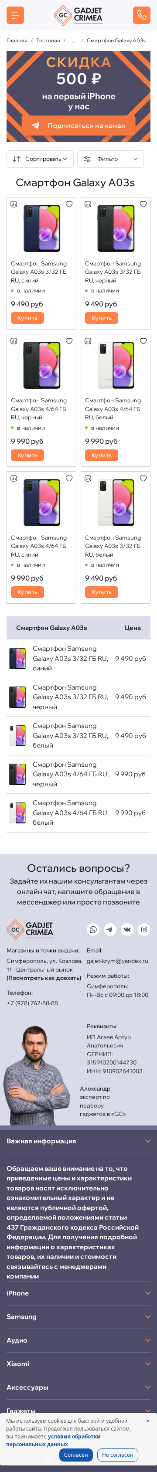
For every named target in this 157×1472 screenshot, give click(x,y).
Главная (17, 40)
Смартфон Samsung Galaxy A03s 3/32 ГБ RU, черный (113, 272)
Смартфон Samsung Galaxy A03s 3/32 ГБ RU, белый (113, 546)
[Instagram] (144, 929)
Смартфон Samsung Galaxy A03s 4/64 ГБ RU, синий (39, 546)
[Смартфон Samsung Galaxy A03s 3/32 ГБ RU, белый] (116, 502)
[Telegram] (110, 929)
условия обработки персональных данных (53, 1440)
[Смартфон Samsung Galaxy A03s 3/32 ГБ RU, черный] (116, 228)
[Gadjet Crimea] (78, 15)
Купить (27, 317)
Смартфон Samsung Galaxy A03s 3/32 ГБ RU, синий (39, 272)
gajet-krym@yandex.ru (117, 960)
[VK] (127, 929)
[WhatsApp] (93, 929)
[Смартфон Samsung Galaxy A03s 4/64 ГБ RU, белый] (116, 365)
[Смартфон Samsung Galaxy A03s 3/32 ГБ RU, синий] (42, 228)
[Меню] (15, 15)
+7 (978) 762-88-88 (32, 1002)
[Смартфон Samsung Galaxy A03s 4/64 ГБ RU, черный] (42, 365)
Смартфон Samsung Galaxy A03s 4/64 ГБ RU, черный (39, 409)
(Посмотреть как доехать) (44, 977)
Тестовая (48, 40)
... (73, 40)
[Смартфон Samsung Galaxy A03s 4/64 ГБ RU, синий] (42, 502)
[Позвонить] (141, 15)
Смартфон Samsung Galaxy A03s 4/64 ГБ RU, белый (113, 409)
